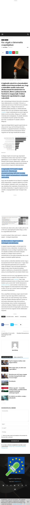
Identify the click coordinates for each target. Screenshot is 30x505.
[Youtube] (15, 489)
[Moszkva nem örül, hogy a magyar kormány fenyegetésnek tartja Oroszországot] (4, 376)
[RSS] (22, 485)
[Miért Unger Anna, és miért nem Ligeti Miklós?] (4, 369)
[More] (20, 324)
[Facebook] (7, 52)
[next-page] (4, 403)
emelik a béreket (5, 284)
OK (24, 504)
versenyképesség (23, 316)
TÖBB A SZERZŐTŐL (18, 357)
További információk (17, 504)
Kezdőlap (3, 37)
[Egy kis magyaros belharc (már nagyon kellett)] (4, 362)
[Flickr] (10, 485)
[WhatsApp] (16, 52)
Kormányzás (12, 381)
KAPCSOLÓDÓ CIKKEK (7, 357)
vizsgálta (3, 112)
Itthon (7, 37)
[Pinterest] (13, 52)
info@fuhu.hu (17, 481)
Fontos (3, 371)
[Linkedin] (14, 485)
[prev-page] (2, 403)
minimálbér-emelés (10, 316)
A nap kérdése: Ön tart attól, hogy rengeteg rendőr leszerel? (7, 335)
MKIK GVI (16, 316)
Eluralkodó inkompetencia (23, 333)
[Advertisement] (15, 16)
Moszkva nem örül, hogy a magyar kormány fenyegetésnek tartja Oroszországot (18, 376)
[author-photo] (15, 348)
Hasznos (11, 37)
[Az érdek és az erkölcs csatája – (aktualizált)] (4, 397)
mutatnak (16, 279)
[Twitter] (10, 52)
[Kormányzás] (4, 382)
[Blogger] (3, 485)
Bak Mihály (5, 47)
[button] (2, 34)
